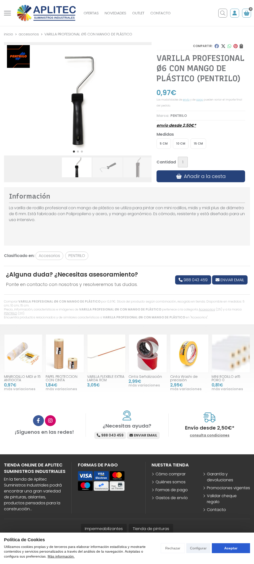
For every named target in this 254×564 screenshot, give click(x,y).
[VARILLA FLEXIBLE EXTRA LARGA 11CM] (106, 353)
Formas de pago (172, 490)
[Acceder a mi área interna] (234, 13)
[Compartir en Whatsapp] (229, 46)
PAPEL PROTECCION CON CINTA (61, 378)
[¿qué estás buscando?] (222, 13)
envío (186, 100)
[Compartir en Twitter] (223, 46)
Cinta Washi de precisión (183, 378)
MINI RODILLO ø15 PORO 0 (226, 378)
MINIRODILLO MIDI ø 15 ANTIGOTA (22, 378)
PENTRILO (10, 313)
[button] (74, 152)
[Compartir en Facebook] (217, 46)
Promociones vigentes (228, 488)
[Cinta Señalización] (148, 353)
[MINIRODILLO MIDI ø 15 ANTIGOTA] (23, 353)
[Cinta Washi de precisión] (189, 353)
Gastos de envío (172, 498)
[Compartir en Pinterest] (235, 46)
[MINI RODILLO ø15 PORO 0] (231, 353)
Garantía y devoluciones (220, 477)
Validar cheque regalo (222, 499)
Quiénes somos (171, 482)
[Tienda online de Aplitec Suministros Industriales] (46, 13)
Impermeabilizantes (104, 529)
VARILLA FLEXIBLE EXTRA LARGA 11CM (105, 378)
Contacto (216, 510)
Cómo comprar (171, 474)
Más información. (61, 556)
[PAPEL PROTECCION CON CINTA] (65, 353)
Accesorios (207, 309)
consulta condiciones (209, 435)
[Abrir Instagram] (50, 421)
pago (199, 100)
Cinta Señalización (145, 376)
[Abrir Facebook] (38, 421)
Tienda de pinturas (151, 529)
